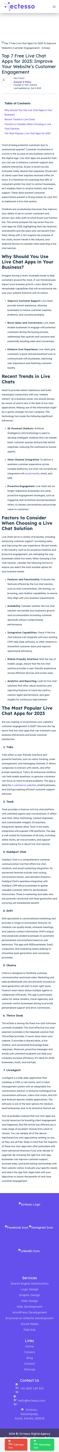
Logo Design (29, 1289)
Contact (29, 1363)
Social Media (29, 1324)
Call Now (19, 1444)
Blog (29, 1358)
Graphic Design (29, 1295)
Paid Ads (29, 1329)
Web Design (29, 1301)
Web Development (29, 1306)
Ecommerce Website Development (30, 1318)
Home (29, 1346)
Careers (29, 1352)
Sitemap (29, 1369)
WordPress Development (29, 1312)
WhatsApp (45, 1444)
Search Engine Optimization (29, 1283)
